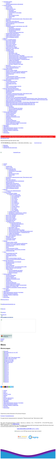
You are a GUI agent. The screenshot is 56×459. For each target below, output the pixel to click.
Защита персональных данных (13, 34)
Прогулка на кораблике (14, 54)
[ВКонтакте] (1, 387)
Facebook (3, 415)
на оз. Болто (14, 198)
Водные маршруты (15, 226)
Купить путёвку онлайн (11, 70)
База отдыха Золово (10, 43)
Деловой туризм (10, 49)
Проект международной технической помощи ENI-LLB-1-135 (20, 104)
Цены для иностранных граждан (13, 86)
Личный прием (12, 31)
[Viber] (7, 387)
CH (40, 142)
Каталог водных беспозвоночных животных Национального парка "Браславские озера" (26, 98)
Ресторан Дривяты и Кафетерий (10, 130)
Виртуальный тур (10, 23)
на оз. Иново (14, 201)
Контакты (8, 25)
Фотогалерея (6, 132)
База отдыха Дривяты (11, 40)
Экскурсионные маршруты (15, 61)
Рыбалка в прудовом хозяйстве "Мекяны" (15, 72)
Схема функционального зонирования (15, 22)
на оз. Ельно (14, 200)
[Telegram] (13, 387)
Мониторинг (9, 92)
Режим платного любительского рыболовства (16, 71)
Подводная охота (10, 73)
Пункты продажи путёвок (12, 248)
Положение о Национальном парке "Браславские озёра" (19, 18)
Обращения (6, 146)
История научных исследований (13, 89)
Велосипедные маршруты (17, 223)
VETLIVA (5, 131)
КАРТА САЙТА (35, 428)
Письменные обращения (14, 29)
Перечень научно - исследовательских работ (16, 97)
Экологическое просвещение (15, 109)
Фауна (10, 17)
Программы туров (13, 53)
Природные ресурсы (11, 9)
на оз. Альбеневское (16, 195)
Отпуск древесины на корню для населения (16, 122)
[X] (5, 387)
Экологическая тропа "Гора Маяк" (17, 55)
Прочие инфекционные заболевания (14, 4)
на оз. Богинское (15, 196)
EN (39, 142)
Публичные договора (11, 238)
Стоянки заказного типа (14, 194)
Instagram (12, 415)
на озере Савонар (15, 206)
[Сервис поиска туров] (33, 438)
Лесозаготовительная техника (13, 121)
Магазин (8, 289)
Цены (7, 75)
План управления (10, 96)
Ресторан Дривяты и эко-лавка (16, 64)
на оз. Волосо (14, 209)
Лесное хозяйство (7, 111)
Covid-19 (8, 2)
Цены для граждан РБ (11, 87)
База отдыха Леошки (11, 42)
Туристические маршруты (15, 62)
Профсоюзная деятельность (12, 33)
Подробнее (9, 1)
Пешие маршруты (15, 225)
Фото (7, 84)
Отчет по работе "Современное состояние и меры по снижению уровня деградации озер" (27, 99)
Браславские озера (5, 138)
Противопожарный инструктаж (16, 214)
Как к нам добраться (11, 179)
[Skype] (11, 387)
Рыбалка (5, 69)
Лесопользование (10, 114)
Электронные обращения (14, 28)
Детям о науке (9, 105)
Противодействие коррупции (10, 147)
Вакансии (8, 20)
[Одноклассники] (3, 387)
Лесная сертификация (11, 120)
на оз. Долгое (14, 199)
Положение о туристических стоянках (18, 212)
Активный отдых (10, 50)
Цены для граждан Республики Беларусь (15, 259)
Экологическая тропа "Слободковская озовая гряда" (21, 56)
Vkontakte (7, 415)
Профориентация (10, 91)
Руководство (9, 6)
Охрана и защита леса (11, 115)
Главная (5, 1)
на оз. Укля (14, 207)
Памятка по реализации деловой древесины (16, 287)
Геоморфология (12, 11)
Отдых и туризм (7, 39)
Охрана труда (9, 119)
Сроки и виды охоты (11, 82)
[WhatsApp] (9, 387)
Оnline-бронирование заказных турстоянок (13, 127)
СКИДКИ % (6, 126)
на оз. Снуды (14, 205)
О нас (4, 5)
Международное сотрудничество (13, 100)
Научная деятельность (8, 88)
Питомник (8, 118)
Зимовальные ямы (10, 250)
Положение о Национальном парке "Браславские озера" (19, 93)
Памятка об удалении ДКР (12, 124)
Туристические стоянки (11, 47)
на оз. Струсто (14, 204)
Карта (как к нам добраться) (12, 21)
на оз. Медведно (15, 203)
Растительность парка (14, 15)
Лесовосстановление (11, 113)
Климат (10, 13)
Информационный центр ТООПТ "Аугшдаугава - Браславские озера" (22, 102)
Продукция (6, 125)
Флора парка (12, 16)
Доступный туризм (10, 239)
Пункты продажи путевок (12, 76)
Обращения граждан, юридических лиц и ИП (16, 26)
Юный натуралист (13, 110)
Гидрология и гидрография (15, 12)
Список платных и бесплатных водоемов (15, 77)
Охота (4, 80)
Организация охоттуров (11, 81)
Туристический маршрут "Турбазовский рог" (19, 59)
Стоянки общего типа (14, 211)
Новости (5, 38)
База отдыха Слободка (11, 44)
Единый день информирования (13, 190)
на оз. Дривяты (15, 210)
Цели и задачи (9, 7)
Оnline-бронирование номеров (10, 129)
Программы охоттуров (11, 83)
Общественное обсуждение (12, 36)
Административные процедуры (16, 32)
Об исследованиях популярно (16, 108)
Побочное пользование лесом (13, 116)
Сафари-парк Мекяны (14, 60)
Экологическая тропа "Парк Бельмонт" (18, 58)
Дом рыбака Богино (10, 45)
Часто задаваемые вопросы (12, 37)
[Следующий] (20, 159)
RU (35, 142)
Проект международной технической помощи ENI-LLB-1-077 (20, 103)
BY (37, 142)
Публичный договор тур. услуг (13, 66)
